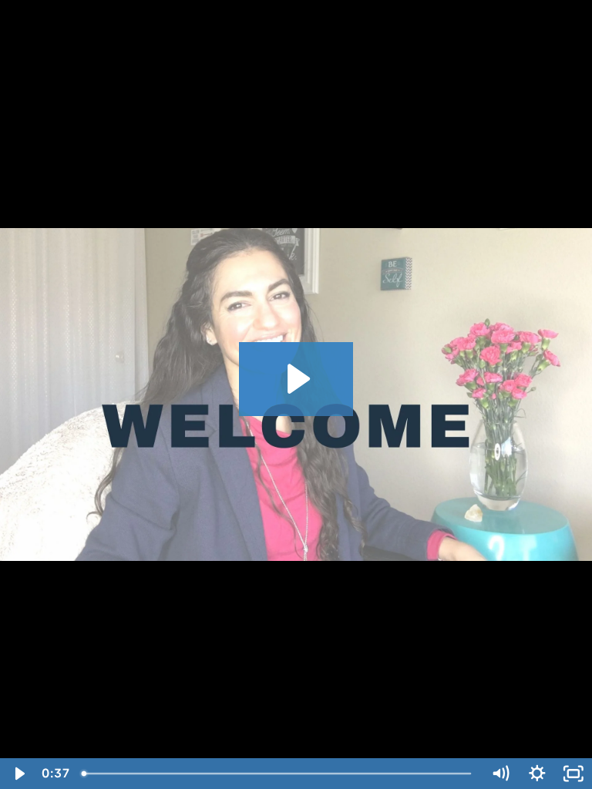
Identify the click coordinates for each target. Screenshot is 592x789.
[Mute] (500, 773)
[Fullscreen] (573, 773)
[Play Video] (18, 773)
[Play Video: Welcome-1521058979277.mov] (296, 378)
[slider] (278, 773)
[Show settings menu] (537, 773)
